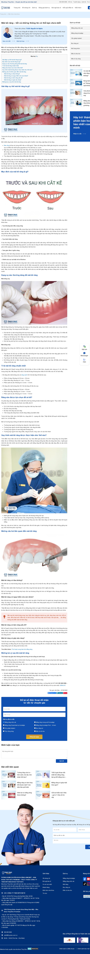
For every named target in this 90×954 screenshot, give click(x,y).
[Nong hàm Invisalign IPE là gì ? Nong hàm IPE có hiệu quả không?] (76, 83)
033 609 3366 (63, 2)
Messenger (84, 355)
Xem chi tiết (7, 41)
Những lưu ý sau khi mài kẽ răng (11, 82)
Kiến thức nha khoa (48, 890)
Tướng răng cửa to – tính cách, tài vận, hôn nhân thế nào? (24, 775)
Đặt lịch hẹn (20, 41)
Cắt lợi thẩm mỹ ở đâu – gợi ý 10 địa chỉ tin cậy (58, 795)
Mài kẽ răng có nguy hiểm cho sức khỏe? (16, 76)
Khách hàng (46, 887)
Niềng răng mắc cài (10, 722)
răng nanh (24, 375)
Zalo (84, 362)
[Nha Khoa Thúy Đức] (5, 8)
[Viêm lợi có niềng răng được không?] (8, 795)
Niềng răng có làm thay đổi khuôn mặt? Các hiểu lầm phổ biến (25, 785)
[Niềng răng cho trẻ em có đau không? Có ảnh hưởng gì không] (76, 103)
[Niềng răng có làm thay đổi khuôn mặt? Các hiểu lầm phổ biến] (8, 785)
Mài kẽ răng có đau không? (12, 74)
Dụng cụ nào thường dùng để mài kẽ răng (14, 63)
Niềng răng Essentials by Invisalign (14, 725)
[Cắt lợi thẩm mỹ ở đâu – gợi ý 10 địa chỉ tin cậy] (43, 795)
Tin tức (45, 893)
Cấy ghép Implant (9, 728)
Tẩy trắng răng (9, 731)
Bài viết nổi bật (75, 65)
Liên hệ (84, 2)
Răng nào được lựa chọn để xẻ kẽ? (12, 67)
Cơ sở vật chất (47, 884)
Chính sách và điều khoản (66, 948)
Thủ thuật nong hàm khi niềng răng (21, 649)
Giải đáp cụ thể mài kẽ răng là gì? (12, 59)
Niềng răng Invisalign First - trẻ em (45, 725)
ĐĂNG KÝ (63, 685)
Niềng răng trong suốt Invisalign (44, 722)
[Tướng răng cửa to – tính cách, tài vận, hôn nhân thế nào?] (8, 774)
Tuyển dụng (76, 2)
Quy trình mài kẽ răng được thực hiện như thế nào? (17, 69)
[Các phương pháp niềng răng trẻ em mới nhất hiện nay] (76, 93)
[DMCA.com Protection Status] (33, 949)
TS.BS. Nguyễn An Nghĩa (29, 28)
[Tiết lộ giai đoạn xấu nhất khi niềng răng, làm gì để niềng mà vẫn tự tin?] (43, 774)
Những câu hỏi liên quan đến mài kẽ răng (14, 72)
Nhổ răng (65, 884)
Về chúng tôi (46, 878)
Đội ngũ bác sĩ (47, 881)
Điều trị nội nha (39, 731)
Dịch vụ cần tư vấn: (9, 719)
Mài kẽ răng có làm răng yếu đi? (13, 78)
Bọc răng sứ (39, 728)
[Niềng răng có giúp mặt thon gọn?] (43, 785)
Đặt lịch (84, 349)
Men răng (6, 145)
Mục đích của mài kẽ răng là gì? (11, 61)
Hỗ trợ (70, 2)
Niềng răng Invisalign (69, 878)
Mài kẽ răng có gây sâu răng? (12, 80)
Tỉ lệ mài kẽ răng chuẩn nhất (10, 65)
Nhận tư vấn (77, 133)
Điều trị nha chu (67, 890)
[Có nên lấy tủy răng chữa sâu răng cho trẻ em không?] (76, 73)
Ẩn (36, 56)
